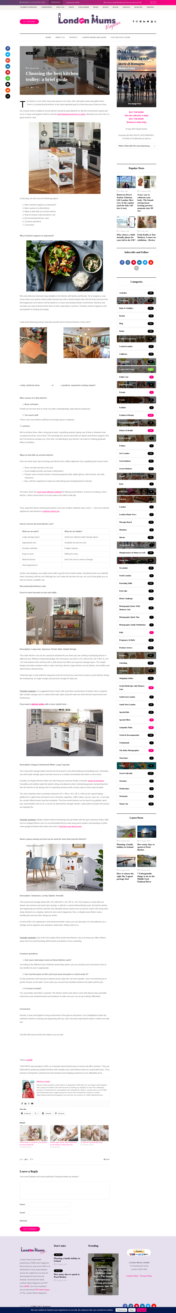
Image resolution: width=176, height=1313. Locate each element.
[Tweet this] (7, 54)
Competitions (46, 7)
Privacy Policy (146, 1276)
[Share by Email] (7, 96)
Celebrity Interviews (28, 7)
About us (60, 37)
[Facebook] (22, 1103)
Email (22, 1213)
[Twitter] (29, 1103)
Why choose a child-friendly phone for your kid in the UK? (85, 2)
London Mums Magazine (94, 37)
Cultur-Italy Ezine (120, 37)
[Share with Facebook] (7, 48)
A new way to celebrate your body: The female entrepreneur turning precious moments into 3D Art (145, 203)
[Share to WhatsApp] (7, 78)
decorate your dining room (70, 826)
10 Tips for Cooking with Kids (91, 1142)
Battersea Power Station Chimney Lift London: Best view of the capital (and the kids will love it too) (125, 201)
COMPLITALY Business (40, 1306)
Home (48, 37)
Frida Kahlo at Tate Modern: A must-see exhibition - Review (146, 237)
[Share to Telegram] (7, 84)
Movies (105, 7)
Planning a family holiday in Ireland (125, 845)
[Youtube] (32, 1103)
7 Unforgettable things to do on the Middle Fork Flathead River (146, 877)
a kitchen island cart (50, 511)
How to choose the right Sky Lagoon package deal (125, 876)
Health (115, 7)
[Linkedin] (25, 1103)
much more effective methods (49, 492)
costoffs (29, 1060)
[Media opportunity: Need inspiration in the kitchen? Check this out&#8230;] (64, 1133)
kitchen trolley (38, 704)
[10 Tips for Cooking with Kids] (95, 1133)
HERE (26, 1286)
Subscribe (30, 21)
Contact (73, 37)
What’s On (60, 7)
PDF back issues (42, 1290)
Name (22, 1204)
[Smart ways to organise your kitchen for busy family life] (34, 1133)
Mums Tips (138, 7)
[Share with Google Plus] (7, 60)
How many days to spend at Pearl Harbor (146, 847)
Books (95, 7)
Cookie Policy (132, 1276)
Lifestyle (126, 7)
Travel (71, 7)
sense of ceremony (96, 781)
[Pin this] (7, 72)
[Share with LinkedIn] (7, 66)
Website (23, 1221)
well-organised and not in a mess (71, 114)
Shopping (150, 7)
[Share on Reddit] (7, 90)
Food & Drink (83, 7)
